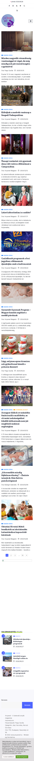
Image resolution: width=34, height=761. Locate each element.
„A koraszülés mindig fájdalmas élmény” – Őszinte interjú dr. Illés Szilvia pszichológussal (15, 476)
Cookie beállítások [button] (8, 756)
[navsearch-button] (24, 6)
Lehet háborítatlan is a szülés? (16, 212)
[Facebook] (9, 6)
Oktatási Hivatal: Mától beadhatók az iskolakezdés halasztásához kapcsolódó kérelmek (14, 530)
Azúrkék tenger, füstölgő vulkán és (20, 657)
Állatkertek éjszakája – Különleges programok (22, 641)
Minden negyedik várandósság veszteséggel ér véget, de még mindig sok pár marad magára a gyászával (16, 62)
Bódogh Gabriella (10, 485)
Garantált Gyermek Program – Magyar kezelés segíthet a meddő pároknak (16, 313)
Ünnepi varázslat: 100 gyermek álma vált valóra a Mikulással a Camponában (16, 164)
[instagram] (13, 6)
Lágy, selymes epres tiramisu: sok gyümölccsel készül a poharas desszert (15, 364)
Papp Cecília (9, 70)
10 (22, 555)
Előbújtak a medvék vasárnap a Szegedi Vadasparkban (16, 113)
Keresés (4, 700)
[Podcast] (20, 6)
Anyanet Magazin (11, 119)
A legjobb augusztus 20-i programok (21, 672)
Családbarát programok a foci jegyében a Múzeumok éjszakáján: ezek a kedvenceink (16, 261)
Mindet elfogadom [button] (22, 756)
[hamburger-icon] (31, 21)
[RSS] (16, 6)
